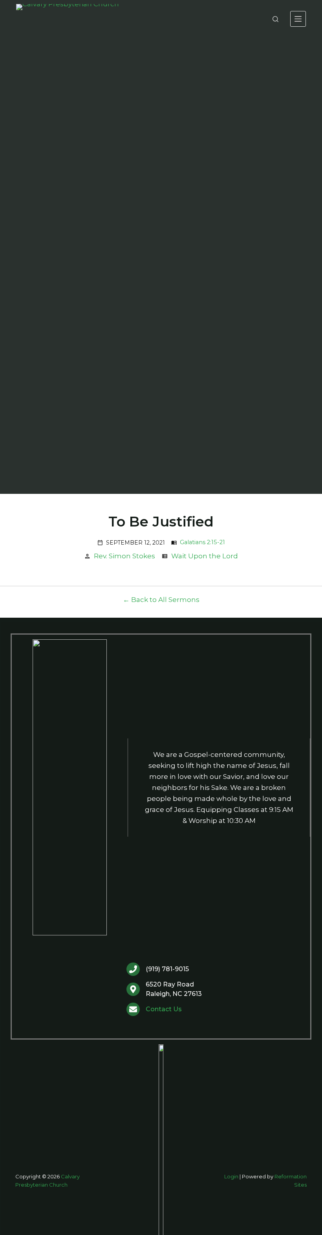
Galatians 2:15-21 (202, 542)
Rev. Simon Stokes (124, 556)
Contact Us (164, 1009)
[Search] (275, 19)
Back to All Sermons (165, 600)
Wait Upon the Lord (204, 556)
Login (231, 1176)
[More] (298, 19)
